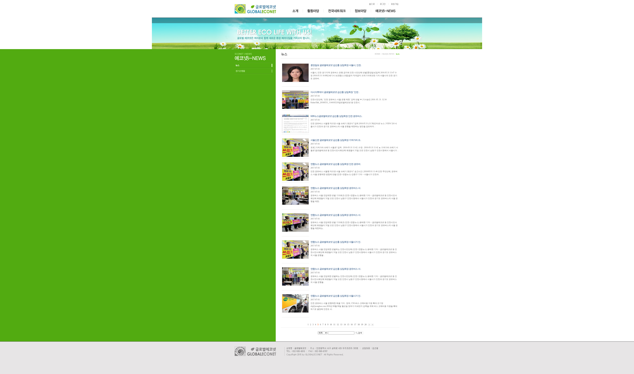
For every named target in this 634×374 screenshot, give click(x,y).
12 (338, 324)
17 (355, 324)
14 (345, 324)
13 (341, 324)
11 (334, 324)
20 (366, 324)
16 (352, 324)
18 (359, 324)
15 (348, 324)
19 (362, 324)
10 (331, 324)
